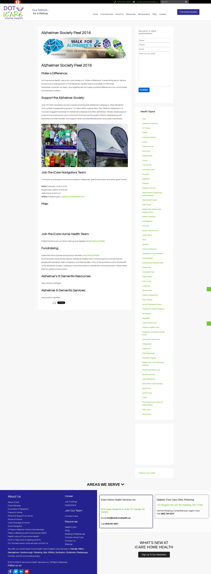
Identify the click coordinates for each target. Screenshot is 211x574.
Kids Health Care (148, 272)
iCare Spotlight (147, 258)
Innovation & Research (18, 509)
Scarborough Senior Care (151, 370)
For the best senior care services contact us (28, 543)
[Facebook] (10, 571)
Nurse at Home (15, 519)
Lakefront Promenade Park (73, 197)
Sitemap (69, 544)
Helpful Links (70, 527)
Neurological (146, 313)
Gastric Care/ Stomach (150, 230)
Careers (162, 14)
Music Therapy (147, 300)
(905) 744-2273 (167, 514)
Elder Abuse (146, 205)
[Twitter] (15, 571)
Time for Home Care (74, 537)
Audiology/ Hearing (149, 137)
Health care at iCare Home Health (23, 536)
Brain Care (146, 151)
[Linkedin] (21, 571)
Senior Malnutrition (148, 379)
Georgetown (13, 552)
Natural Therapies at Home (151, 304)
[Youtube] (26, 571)
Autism (144, 142)
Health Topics (147, 235)
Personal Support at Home (20, 516)
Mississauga (82, 552)
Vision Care (146, 409)
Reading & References (75, 534)
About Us (120, 14)
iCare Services (106, 14)
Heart (144, 240)
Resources (131, 14)
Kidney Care (146, 267)
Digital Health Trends (149, 200)
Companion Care (148, 169)
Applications (70, 505)
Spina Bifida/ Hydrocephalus (152, 384)
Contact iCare (71, 516)
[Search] (186, 1)
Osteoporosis (146, 344)
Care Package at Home (19, 523)
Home (95, 14)
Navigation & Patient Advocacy (153, 309)
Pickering (38, 552)
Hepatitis (145, 244)
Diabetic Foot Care (149, 188)
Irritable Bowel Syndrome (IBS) (152, 263)
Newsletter (146, 318)
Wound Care (146, 414)
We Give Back (144, 14)
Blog (155, 14)
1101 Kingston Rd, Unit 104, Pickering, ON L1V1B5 (180, 505)
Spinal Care (146, 388)
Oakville (73, 549)
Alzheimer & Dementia (150, 123)
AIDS (144, 119)
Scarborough (26, 552)
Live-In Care (146, 281)
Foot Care (145, 226)
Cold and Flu (146, 165)
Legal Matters (147, 277)
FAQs (67, 531)
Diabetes (145, 183)
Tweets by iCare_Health (147, 473)
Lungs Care (146, 286)
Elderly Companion (149, 217)
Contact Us (70, 541)
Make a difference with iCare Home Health (27, 533)
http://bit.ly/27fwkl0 (96, 241)
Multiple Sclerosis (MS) (150, 295)
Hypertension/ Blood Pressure (152, 253)
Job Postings (71, 502)
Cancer (144, 160)
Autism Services (147, 146)
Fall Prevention (147, 221)
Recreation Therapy (149, 358)
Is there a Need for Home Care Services (26, 530)
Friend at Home (15, 512)
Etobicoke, (71, 552)
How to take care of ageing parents (24, 540)
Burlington (60, 552)
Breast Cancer (147, 156)
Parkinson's (146, 349)
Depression (146, 179)
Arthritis (145, 133)
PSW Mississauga (148, 353)
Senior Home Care (148, 374)
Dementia (145, 174)
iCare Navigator (15, 526)
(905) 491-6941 (111, 524)
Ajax (45, 552)
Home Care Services (149, 249)
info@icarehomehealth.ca (118, 518)
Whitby (51, 552)
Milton (81, 549)
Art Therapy (146, 128)
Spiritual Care (147, 393)
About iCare (13, 502)
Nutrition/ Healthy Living (150, 327)
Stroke (144, 397)
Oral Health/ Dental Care (151, 339)
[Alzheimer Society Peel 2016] (84, 58)
